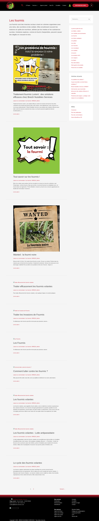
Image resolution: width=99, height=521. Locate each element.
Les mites (73, 43)
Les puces (73, 53)
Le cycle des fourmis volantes (27, 463)
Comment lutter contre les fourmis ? (30, 371)
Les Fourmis (19, 343)
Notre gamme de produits (77, 65)
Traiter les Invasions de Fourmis (28, 314)
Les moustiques (75, 48)
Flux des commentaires (76, 114)
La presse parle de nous (77, 28)
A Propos (28, 5)
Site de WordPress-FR (76, 117)
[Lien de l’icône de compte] (70, 5)
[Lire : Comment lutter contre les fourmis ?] (22, 367)
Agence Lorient (43, 5)
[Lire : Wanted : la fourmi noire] (36, 228)
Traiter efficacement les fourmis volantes (32, 286)
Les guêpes (74, 40)
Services (34, 5)
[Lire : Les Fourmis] (16, 338)
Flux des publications (76, 112)
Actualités (58, 5)
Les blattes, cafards (76, 31)
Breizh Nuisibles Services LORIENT (79, 86)
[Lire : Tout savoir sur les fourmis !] (36, 150)
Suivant (62, 489)
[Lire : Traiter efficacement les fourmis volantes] (23, 282)
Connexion (73, 110)
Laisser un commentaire (19, 100)
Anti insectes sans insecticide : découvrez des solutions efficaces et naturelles (79, 91)
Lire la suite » (16, 114)
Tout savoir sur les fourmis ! (26, 177)
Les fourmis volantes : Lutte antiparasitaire (33, 433)
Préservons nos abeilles (77, 67)
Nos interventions (75, 62)
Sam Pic (51, 5)
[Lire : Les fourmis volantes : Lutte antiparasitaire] (23, 428)
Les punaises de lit (75, 55)
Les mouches (74, 45)
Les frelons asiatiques (76, 38)
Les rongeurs (74, 57)
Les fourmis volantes (23, 399)
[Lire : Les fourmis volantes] (23, 395)
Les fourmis (28, 100)
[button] (22, 5)
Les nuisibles (74, 50)
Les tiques (73, 60)
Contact (64, 5)
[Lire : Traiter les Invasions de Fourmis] (21, 310)
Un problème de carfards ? (77, 79)
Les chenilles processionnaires (78, 33)
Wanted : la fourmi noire (24, 254)
